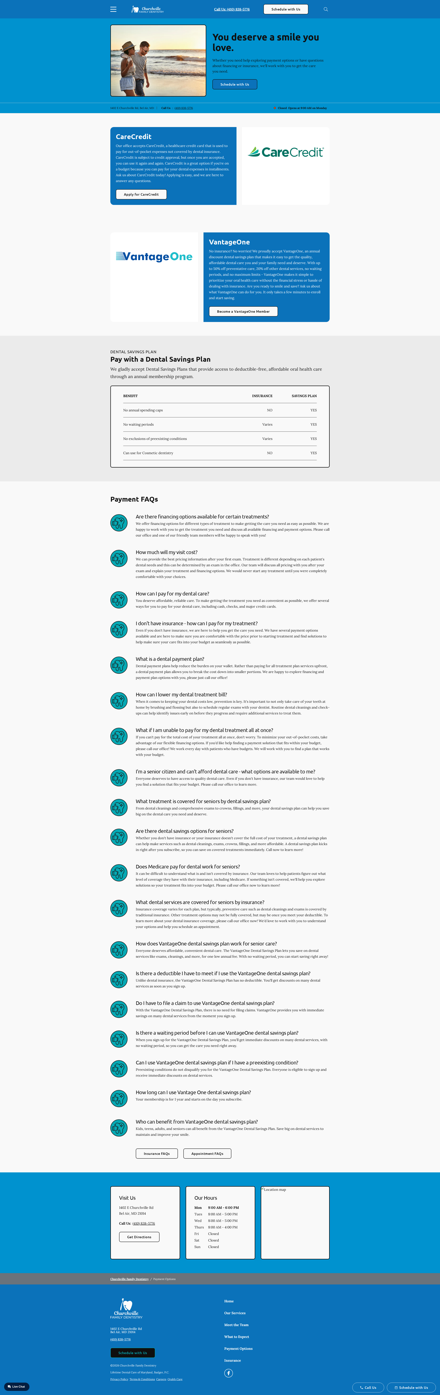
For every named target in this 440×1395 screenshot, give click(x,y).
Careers (161, 1379)
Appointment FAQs (207, 1153)
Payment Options (238, 1348)
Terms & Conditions (142, 1379)
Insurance (232, 1360)
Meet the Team (236, 1325)
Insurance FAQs (157, 1153)
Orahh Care (175, 1379)
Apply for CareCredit (141, 194)
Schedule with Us (286, 9)
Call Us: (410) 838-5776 (232, 9)
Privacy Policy (119, 1379)
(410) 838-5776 (184, 108)
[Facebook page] (228, 1373)
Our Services (235, 1313)
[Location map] (295, 1223)
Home (229, 1301)
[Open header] (114, 9)
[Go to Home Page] (148, 9)
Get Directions (139, 1237)
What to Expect (236, 1336)
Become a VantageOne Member (243, 311)
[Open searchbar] (326, 9)
